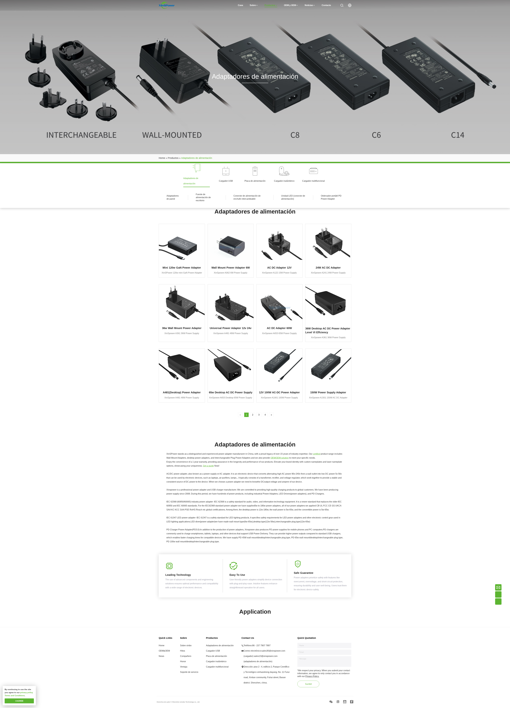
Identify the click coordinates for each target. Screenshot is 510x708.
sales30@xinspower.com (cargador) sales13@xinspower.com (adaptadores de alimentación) (264, 656)
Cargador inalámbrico (216, 661)
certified (316, 454)
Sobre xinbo (186, 645)
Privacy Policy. (312, 676)
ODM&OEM (164, 651)
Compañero (185, 656)
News (161, 656)
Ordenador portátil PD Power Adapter (331, 197)
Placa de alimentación (216, 656)
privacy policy (26, 692)
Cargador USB (213, 651)
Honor (183, 661)
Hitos (182, 651)
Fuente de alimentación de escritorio (203, 197)
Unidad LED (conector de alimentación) (293, 197)
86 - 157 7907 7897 (261, 645)
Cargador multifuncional (217, 667)
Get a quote (208, 466)
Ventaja (183, 667)
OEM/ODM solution (280, 458)
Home (161, 645)
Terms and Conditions (15, 695)
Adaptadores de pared (173, 197)
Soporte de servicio (189, 672)
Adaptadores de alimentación (220, 645)
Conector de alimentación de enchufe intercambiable (247, 197)
